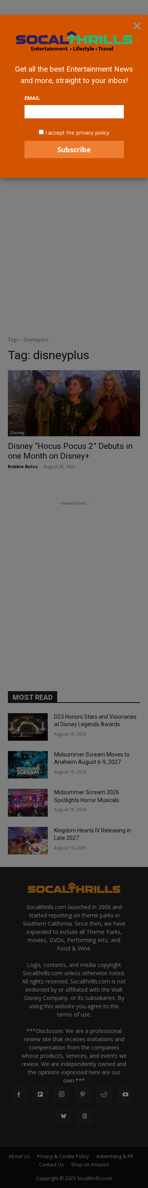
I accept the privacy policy (77, 132)
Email (32, 97)
